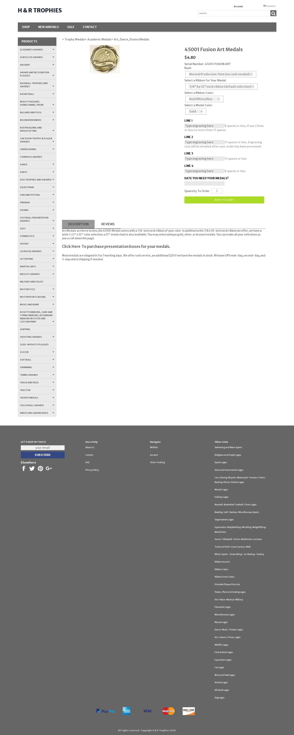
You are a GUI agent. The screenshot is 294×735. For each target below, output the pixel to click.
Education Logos (223, 607)
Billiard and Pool (31, 112)
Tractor (25, 390)
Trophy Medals (29, 397)
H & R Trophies (40, 10)
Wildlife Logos (221, 645)
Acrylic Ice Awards (31, 57)
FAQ (87, 462)
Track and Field (29, 382)
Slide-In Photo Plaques (34, 344)
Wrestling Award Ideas (34, 413)
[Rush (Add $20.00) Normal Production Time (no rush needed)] (220, 74)
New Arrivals (48, 27)
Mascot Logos (221, 622)
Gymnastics (27, 236)
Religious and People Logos (228, 455)
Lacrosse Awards (31, 251)
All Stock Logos (222, 690)
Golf (23, 228)
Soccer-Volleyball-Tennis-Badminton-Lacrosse (238, 539)
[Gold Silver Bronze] (195, 111)
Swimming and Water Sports (228, 447)
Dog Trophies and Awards (36, 179)
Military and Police (31, 281)
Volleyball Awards (32, 405)
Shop (26, 27)
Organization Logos (224, 519)
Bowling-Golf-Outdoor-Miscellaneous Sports (237, 512)
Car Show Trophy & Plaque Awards (36, 140)
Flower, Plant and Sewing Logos (230, 592)
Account (238, 6)
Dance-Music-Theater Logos (229, 629)
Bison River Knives (30, 120)
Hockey (24, 243)
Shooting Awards (31, 336)
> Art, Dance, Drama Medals (130, 39)
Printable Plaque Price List (227, 584)
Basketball (27, 94)
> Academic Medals (98, 39)
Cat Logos (219, 667)
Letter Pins (26, 258)
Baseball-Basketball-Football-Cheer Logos (235, 504)
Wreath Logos (221, 489)
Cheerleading (28, 149)
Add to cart (224, 199)
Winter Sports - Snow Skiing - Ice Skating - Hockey (239, 554)
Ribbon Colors (221, 569)
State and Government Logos (229, 470)
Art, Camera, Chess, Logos (227, 637)
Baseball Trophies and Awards (34, 85)
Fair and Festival (30, 194)
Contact (90, 27)
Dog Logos (219, 697)
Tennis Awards (29, 375)
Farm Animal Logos (224, 652)
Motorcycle (27, 289)
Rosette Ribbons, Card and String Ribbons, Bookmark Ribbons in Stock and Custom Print (36, 317)
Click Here (71, 246)
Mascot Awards (30, 274)
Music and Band (29, 304)
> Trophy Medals (73, 39)
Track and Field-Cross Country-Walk (233, 547)
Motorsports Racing (33, 296)
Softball (25, 359)
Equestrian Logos (223, 660)
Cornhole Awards (31, 156)
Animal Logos (221, 682)
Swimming (26, 367)
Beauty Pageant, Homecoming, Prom (31, 103)
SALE (70, 27)
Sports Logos (221, 462)
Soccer (24, 352)
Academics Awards (31, 49)
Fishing (24, 210)
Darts (23, 172)
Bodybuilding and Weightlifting (31, 129)
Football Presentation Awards (34, 219)
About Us (89, 447)
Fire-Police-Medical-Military (229, 599)
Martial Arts (28, 266)
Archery (25, 64)
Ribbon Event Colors (224, 577)
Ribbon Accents (222, 562)
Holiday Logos (221, 497)
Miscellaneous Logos (225, 614)
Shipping (25, 329)
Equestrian (27, 187)
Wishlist (154, 447)
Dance (23, 164)
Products (29, 41)
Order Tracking (157, 462)
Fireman (25, 202)
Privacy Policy (92, 470)
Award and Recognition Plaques (34, 74)
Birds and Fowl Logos (225, 675)
